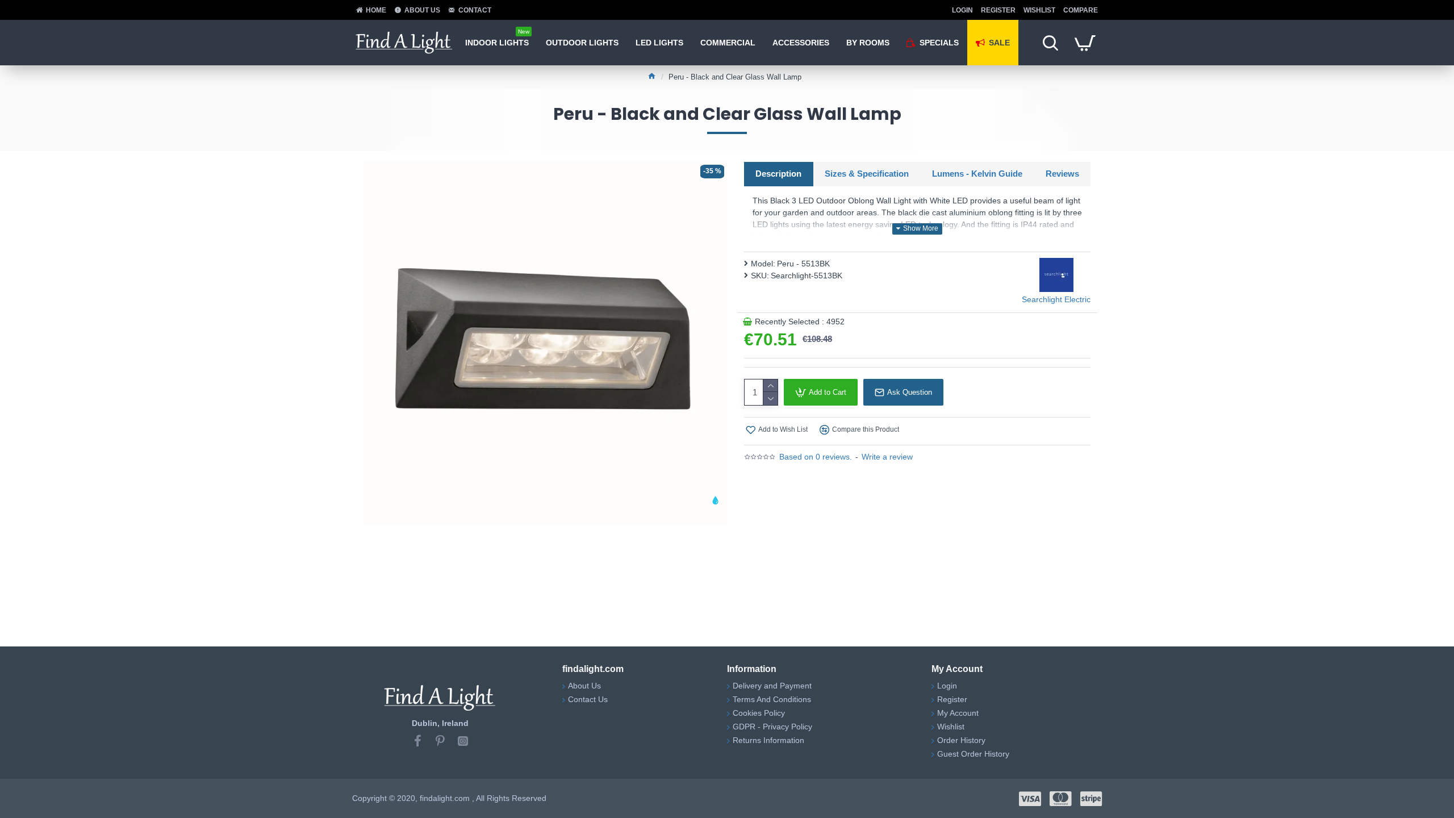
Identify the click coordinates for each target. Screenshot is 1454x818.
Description (778, 173)
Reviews (1062, 173)
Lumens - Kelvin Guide (977, 173)
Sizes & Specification (867, 173)
